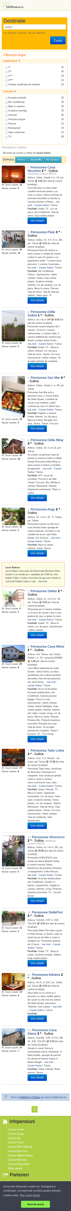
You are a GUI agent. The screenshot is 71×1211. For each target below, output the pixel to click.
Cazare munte (16, 1129)
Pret (20, 159)
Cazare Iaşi (14, 1138)
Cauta (58, 40)
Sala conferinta (16, 132)
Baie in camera (16, 106)
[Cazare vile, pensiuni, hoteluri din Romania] (12, 4)
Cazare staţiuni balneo (20, 1155)
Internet (12, 114)
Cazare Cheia (15, 1142)
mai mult (32, 267)
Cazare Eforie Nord (18, 1163)
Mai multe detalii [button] (30, 1195)
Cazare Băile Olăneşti (20, 1146)
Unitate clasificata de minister (24, 84)
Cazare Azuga (16, 1133)
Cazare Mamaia (17, 1159)
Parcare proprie (16, 119)
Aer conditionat (16, 101)
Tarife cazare (15, 1168)
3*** (10, 75)
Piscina (12, 123)
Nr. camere (53, 159)
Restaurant (14, 127)
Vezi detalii (37, 220)
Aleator (34, 159)
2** (9, 71)
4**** (10, 80)
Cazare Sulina (42, 205)
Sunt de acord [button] (35, 1204)
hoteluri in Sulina (29, 1097)
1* (9, 67)
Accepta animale (17, 97)
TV (9, 136)
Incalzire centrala (17, 110)
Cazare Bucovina (17, 1150)
